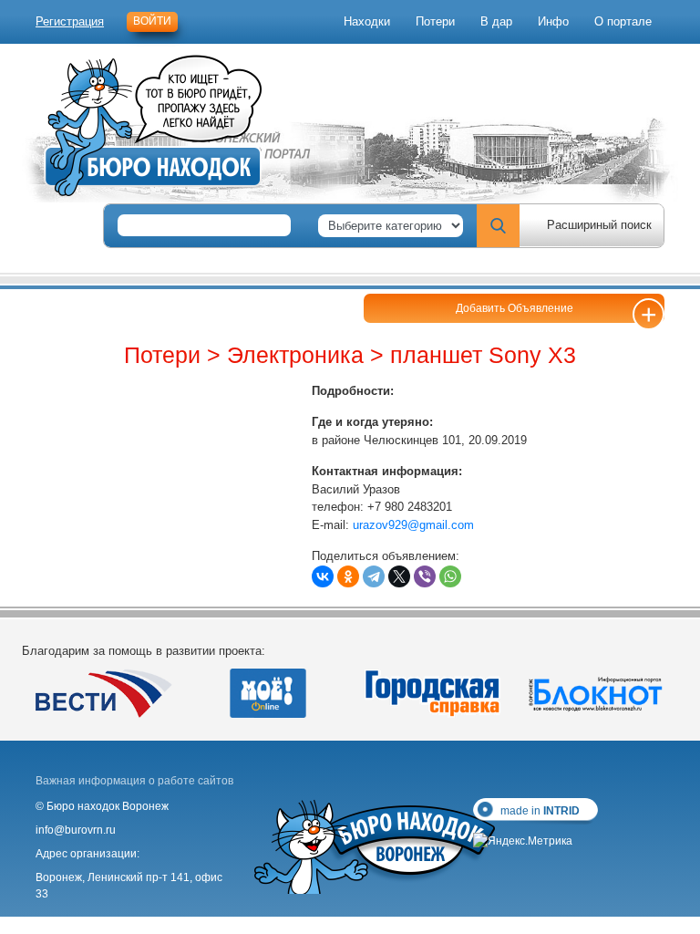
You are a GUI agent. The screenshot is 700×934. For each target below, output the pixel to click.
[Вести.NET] (104, 693)
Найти (498, 225)
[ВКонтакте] (323, 576)
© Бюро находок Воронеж (102, 806)
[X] (399, 576)
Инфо (553, 21)
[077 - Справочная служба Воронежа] (432, 693)
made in (540, 810)
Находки (367, 21)
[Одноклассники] (348, 576)
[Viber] (425, 576)
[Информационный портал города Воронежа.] (596, 693)
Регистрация (70, 21)
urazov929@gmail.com (413, 525)
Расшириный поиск (599, 225)
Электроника (295, 355)
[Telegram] (374, 576)
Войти (152, 21)
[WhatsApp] (450, 576)
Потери (435, 21)
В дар (496, 21)
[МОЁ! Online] (268, 693)
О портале (623, 21)
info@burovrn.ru (76, 830)
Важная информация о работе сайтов (134, 780)
